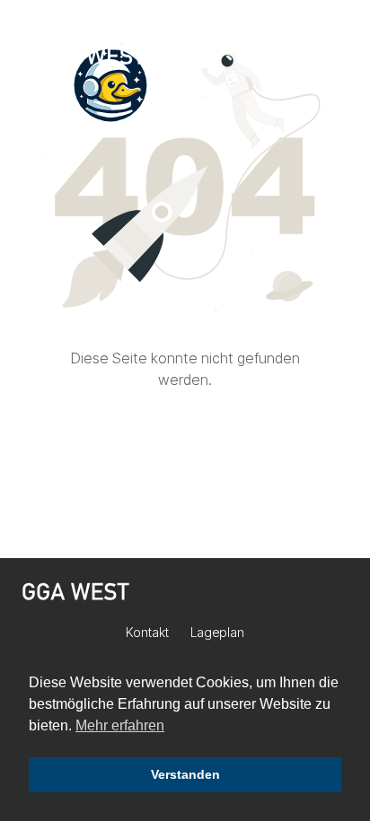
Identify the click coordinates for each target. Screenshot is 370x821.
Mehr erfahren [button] (119, 725)
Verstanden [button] (185, 774)
